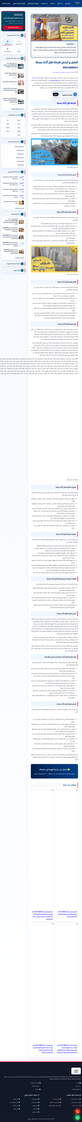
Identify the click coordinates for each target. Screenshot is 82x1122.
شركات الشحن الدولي (19, 3)
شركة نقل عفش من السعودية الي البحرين (10, 177)
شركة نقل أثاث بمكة (37, 78)
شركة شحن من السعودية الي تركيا (10, 202)
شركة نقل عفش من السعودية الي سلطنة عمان (10, 184)
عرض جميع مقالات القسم (13, 109)
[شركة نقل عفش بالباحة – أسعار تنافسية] (21, 75)
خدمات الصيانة (6, 3)
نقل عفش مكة (56, 72)
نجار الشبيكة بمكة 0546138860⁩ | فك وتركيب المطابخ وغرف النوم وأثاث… (10, 229)
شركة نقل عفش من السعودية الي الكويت (10, 190)
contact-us (44, 3)
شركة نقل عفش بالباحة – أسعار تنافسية (10, 74)
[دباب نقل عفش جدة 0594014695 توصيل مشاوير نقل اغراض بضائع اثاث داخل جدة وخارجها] (21, 66)
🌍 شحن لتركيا (36, 1109)
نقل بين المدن (13, 161)
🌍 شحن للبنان (16, 1109)
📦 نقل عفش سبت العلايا (55, 1102)
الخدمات (52, 3)
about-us (60, 3)
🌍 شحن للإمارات (35, 1099)
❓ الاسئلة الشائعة (36, 1086)
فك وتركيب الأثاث (13, 147)
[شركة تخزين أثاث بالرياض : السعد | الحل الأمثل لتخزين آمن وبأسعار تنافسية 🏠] (21, 91)
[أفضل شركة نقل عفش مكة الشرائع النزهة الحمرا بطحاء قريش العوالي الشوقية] (21, 101)
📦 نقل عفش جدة (57, 1099)
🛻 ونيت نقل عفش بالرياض (55, 1106)
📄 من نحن (78, 1083)
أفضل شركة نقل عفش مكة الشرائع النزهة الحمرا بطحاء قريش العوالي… (10, 100)
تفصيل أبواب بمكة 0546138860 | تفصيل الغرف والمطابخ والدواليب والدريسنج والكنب (10, 221)
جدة (8, 120)
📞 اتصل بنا (78, 1086)
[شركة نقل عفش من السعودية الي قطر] (21, 196)
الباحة (7, 131)
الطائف (18, 131)
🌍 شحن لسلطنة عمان (15, 1102)
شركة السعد (54, 80)
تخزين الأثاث (13, 154)
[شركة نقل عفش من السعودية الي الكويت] (21, 190)
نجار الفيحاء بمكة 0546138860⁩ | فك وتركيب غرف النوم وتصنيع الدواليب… (10, 244)
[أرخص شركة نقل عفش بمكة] (21, 83)
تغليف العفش (13, 150)
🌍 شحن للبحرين (35, 1106)
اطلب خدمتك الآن (13, 27)
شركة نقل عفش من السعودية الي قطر (10, 196)
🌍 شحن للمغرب (35, 1112)
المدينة (7, 127)
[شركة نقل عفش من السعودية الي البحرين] (21, 178)
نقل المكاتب (13, 165)
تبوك (19, 135)
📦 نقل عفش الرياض (76, 1099)
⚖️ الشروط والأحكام (76, 1089)
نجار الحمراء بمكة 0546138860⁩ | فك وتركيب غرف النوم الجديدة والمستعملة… (10, 236)
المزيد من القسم (13, 208)
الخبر (19, 127)
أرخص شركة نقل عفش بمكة (10, 82)
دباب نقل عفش (13, 158)
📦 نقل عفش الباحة (76, 1102)
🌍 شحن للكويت (16, 1106)
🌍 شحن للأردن (16, 1099)
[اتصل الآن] (77, 1111)
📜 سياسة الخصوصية (36, 1083)
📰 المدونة (38, 1089)
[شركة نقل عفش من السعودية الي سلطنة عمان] (21, 184)
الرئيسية (67, 3)
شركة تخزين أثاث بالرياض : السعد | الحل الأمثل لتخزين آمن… (10, 90)
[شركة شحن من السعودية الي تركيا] (21, 203)
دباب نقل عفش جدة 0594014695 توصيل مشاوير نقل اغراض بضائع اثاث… (10, 65)
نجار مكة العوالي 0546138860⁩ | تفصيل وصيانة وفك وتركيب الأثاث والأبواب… (10, 251)
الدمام (7, 124)
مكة (19, 124)
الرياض (18, 120)
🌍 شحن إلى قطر (35, 1102)
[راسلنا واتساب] (77, 1117)
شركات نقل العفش (33, 3)
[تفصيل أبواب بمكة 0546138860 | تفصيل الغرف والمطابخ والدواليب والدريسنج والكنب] (21, 222)
